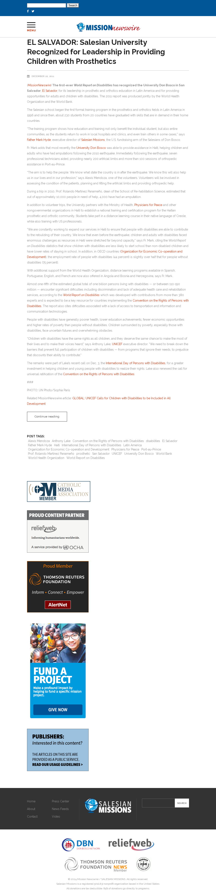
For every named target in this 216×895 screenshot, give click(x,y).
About (31, 809)
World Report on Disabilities (85, 458)
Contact (32, 816)
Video (56, 816)
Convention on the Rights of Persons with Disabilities (98, 374)
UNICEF (117, 344)
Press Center (60, 801)
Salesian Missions (93, 139)
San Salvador (101, 453)
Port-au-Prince (151, 449)
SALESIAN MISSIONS (113, 879)
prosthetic (83, 453)
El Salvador (49, 90)
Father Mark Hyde (39, 139)
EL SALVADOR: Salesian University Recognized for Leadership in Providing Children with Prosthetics (96, 52)
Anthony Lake (61, 441)
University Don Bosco (91, 148)
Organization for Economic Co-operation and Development (68, 449)
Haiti (57, 445)
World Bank (164, 453)
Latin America (132, 445)
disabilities (153, 441)
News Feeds (60, 809)
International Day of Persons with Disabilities (135, 363)
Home (31, 801)
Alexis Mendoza (39, 441)
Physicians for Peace (148, 205)
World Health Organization (46, 458)
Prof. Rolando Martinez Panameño (51, 453)
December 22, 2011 (43, 76)
